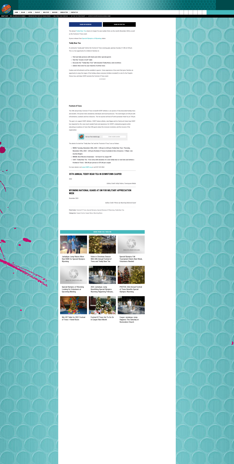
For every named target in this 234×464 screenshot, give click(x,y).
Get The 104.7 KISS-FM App (78, 16)
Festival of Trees (81, 210)
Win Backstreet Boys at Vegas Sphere (39, 16)
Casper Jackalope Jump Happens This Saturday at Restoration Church (129, 319)
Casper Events (81, 213)
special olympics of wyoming (105, 210)
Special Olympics (92, 210)
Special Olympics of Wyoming (91, 38)
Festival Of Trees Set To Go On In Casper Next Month (102, 318)
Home (16, 12)
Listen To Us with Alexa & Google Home (99, 16)
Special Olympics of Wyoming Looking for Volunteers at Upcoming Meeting (73, 289)
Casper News (89, 213)
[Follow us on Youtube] (204, 12)
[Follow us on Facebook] (190, 12)
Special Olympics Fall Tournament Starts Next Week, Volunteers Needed (131, 258)
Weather (54, 12)
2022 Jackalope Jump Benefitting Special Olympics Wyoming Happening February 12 (102, 289)
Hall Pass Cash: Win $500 (60, 16)
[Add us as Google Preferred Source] (186, 12)
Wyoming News (98, 213)
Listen (30, 12)
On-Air (23, 12)
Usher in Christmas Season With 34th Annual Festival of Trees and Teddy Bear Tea (101, 258)
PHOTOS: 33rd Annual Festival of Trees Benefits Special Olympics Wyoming (131, 289)
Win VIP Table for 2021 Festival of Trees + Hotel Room (73, 318)
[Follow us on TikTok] (200, 12)
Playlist (37, 12)
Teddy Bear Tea (81, 31)
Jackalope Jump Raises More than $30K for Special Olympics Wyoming (73, 258)
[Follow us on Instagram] (195, 12)
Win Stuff (46, 12)
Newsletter (64, 12)
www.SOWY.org (87, 167)
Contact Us (74, 12)
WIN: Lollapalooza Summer (18, 16)
